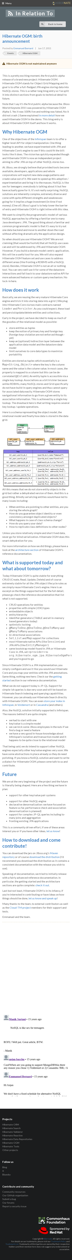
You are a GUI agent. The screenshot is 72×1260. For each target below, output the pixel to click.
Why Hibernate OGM (24, 132)
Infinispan (40, 139)
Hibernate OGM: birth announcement (22, 39)
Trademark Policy (58, 1241)
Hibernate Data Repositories (17, 1139)
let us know (52, 831)
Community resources (13, 1191)
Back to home (55, 24)
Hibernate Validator (12, 1131)
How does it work (20, 290)
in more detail (47, 115)
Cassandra (42, 704)
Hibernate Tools (10, 1146)
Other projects (10, 1150)
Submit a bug (9, 1199)
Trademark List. (12, 1244)
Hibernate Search (11, 1128)
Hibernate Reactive (12, 1135)
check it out (42, 885)
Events (10, 53)
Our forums (8, 1202)
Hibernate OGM (30, 53)
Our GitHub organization (15, 1195)
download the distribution (44, 856)
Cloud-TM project (20, 907)
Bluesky (6, 1174)
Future (9, 774)
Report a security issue (14, 1206)
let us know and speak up (42, 898)
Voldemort (23, 704)
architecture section (27, 549)
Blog (4, 1167)
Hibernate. (47, 1239)
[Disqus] (36, 964)
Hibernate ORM (10, 1124)
